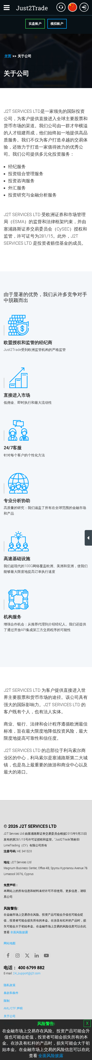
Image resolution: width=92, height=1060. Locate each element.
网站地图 (9, 943)
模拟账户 (57, 23)
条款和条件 (11, 993)
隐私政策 (9, 985)
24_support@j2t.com (26, 973)
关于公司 (9, 1016)
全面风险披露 (50, 1055)
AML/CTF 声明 (13, 1008)
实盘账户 (35, 23)
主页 (7, 56)
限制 (7, 1000)
